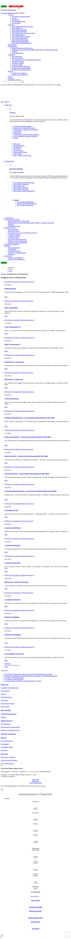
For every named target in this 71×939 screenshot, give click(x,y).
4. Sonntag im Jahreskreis (12, 545)
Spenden (3, 6)
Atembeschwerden (35, 907)
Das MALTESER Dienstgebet (21, 66)
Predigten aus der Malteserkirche (21, 70)
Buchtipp (10, 78)
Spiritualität (11, 55)
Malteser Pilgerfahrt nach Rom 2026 (22, 48)
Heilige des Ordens (17, 58)
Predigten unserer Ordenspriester (21, 68)
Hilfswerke (11, 25)
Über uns (10, 15)
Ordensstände (17, 133)
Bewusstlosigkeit (35, 911)
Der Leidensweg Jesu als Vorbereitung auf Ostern (26, 60)
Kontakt (10, 71)
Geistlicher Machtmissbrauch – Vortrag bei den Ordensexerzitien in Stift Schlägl (29, 418)
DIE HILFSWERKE (16, 169)
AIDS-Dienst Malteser (18, 35)
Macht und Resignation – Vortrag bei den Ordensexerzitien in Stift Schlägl (27, 437)
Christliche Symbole (18, 63)
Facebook (11, 267)
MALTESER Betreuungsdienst (21, 36)
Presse (10, 76)
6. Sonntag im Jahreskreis (12, 528)
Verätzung (35, 928)
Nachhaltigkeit (17, 147)
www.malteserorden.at (7, 763)
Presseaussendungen (14, 247)
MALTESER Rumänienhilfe (20, 41)
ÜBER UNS (8, 105)
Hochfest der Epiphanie (11, 617)
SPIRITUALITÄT (10, 228)
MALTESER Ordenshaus (19, 31)
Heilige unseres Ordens (20, 152)
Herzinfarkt (35, 900)
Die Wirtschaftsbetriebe (18, 21)
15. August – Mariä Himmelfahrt (13, 677)
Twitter (10, 269)
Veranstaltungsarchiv (18, 53)
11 (17, 665)
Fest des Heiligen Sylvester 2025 (14, 654)
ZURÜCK (7, 663)
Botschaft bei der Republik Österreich (24, 128)
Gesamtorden (17, 131)
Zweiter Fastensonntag (11, 398)
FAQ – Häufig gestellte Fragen (22, 155)
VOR (6, 667)
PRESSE (7, 246)
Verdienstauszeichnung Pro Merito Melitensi (26, 134)
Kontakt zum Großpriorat (19, 73)
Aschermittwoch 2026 (11, 510)
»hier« (44, 786)
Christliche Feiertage (18, 61)
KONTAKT (8, 256)
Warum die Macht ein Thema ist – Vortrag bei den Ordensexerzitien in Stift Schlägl (30, 491)
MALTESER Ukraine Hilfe (25, 205)
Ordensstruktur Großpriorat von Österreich (25, 129)
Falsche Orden (16, 23)
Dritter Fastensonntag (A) (12, 344)
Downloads (11, 254)
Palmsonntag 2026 (10, 288)
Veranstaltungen (12, 46)
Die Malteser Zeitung (14, 79)
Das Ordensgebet (17, 56)
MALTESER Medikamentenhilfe (21, 43)
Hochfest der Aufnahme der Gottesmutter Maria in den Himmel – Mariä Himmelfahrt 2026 (30, 676)
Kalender (14, 51)
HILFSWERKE (9, 161)
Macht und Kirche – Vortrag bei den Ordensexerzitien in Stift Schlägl (26, 456)
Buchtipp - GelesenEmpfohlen (17, 252)
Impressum (35, 779)
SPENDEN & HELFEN (11, 244)
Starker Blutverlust (35, 918)
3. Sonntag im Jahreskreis (12, 563)
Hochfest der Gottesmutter (12, 634)
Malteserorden (12, 45)
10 (15, 665)
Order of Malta (5, 691)
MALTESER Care (17, 28)
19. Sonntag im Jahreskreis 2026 (13, 679)
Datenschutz (35, 781)
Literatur (14, 18)
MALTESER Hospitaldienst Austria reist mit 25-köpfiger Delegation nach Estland (28, 674)
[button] (20, 13)
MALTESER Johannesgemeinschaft (24, 191)
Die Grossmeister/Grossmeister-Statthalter (25, 136)
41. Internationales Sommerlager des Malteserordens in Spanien (22, 681)
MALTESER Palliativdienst (20, 40)
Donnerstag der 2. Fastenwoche (14, 362)
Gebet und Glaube (17, 65)
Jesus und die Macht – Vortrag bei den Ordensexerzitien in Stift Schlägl (26, 473)
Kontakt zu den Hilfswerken (20, 75)
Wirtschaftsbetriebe (18, 145)
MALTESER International (19, 38)
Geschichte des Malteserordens (21, 16)
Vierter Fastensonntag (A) (12, 327)
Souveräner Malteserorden (8, 10)
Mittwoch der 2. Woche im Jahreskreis (16, 582)
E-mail (10, 271)
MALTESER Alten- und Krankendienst (23, 33)
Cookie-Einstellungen (35, 783)
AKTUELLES (8, 218)
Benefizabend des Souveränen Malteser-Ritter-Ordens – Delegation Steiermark (35, 50)
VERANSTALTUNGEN (12, 219)
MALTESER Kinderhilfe (19, 30)
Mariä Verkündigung (11, 307)
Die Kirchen (15, 20)
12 (19, 665)
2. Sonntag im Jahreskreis (12, 599)
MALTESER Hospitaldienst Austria (22, 26)
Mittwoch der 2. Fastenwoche (13, 379)
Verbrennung (35, 922)
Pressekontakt (12, 249)
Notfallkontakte (16, 6)
